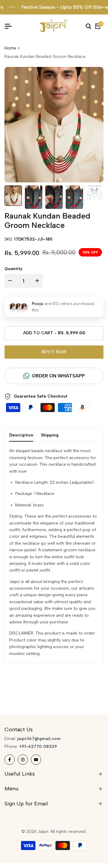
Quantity (13, 268)
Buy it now (54, 351)
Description (21, 435)
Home (10, 48)
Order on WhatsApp (58, 376)
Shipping (49, 435)
